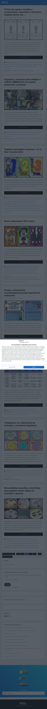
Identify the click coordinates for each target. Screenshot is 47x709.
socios (13, 346)
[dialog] (23, 354)
